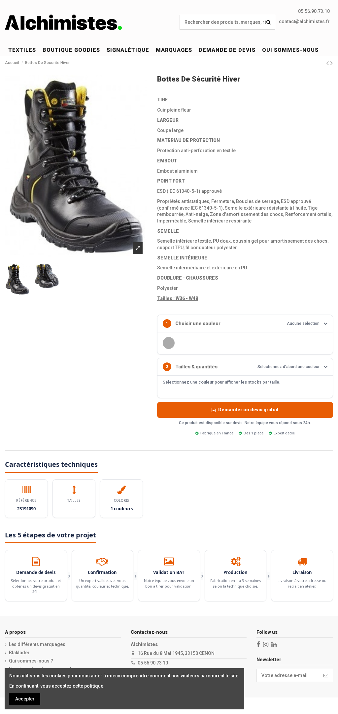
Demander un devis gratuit (248, 409)
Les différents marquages (37, 644)
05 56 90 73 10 (153, 662)
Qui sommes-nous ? (31, 660)
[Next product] (331, 63)
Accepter (25, 698)
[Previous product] (328, 63)
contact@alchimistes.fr (304, 21)
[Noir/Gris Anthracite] (169, 343)
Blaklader (19, 652)
